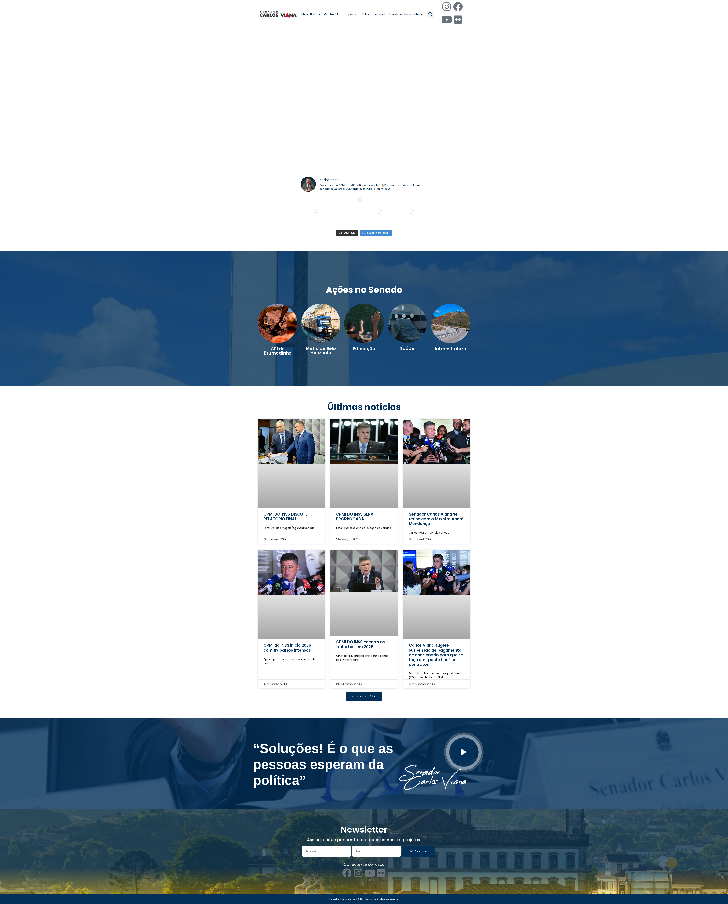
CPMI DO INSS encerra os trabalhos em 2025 (360, 558)
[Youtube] (446, 19)
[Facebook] (458, 6)
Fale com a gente (374, 14)
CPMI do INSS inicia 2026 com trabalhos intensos (288, 558)
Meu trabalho (332, 14)
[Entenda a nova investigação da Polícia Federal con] (380, 211)
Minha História (310, 14)
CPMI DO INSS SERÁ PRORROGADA (354, 471)
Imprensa (351, 14)
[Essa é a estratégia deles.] (316, 211)
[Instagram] (446, 6)
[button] (430, 14)
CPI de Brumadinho (277, 351)
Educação (364, 349)
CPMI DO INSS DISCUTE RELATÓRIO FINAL (286, 471)
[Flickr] (458, 19)
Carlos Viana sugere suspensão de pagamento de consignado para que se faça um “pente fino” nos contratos (436, 565)
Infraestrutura (450, 349)
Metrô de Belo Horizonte (321, 351)
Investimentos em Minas (405, 14)
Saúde (407, 348)
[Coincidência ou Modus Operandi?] (348, 211)
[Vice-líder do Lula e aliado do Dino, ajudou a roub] (412, 211)
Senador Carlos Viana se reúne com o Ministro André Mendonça (436, 473)
